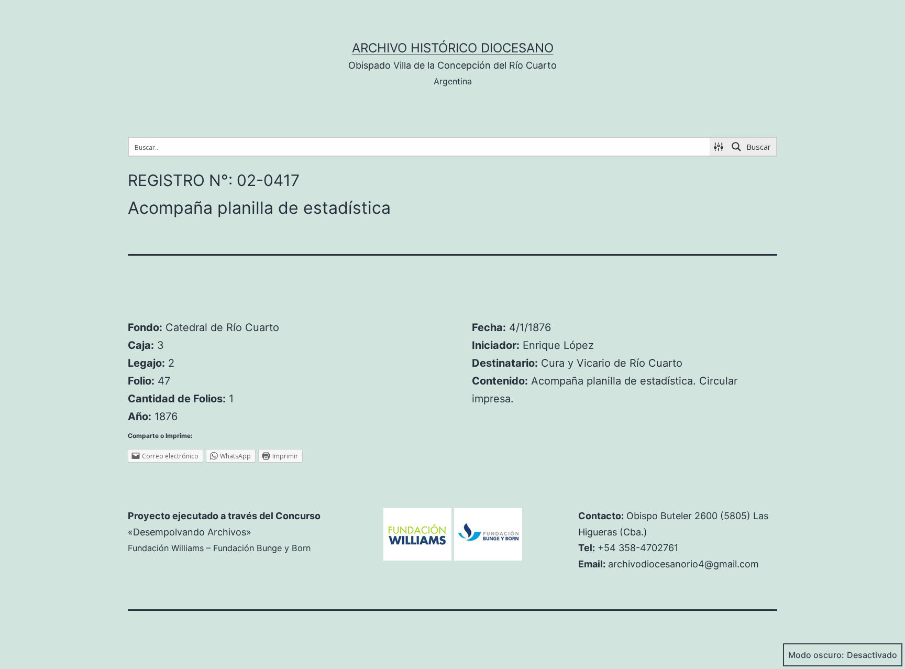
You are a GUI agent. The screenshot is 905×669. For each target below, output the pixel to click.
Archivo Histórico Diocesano (453, 48)
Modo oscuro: (816, 655)
